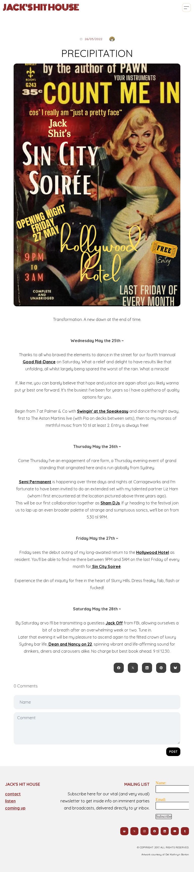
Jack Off (114, 622)
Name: (161, 783)
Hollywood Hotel (152, 552)
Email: (161, 799)
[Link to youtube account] (175, 831)
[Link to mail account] (124, 831)
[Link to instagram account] (144, 831)
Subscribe (164, 816)
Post (173, 752)
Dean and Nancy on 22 (70, 644)
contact (13, 793)
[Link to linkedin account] (165, 831)
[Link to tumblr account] (185, 831)
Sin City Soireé (106, 566)
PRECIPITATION (97, 53)
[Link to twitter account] (134, 831)
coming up (15, 807)
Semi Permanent (35, 481)
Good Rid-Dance (39, 361)
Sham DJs (110, 502)
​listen (10, 800)
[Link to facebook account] (155, 831)
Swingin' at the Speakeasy (102, 411)
